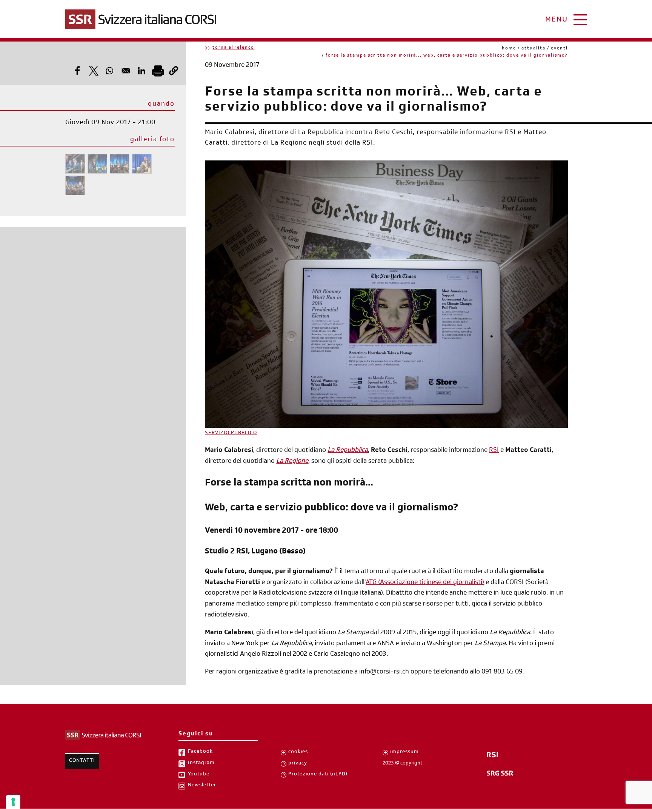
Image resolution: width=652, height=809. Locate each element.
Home (509, 48)
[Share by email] (125, 70)
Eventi (559, 48)
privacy (297, 763)
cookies (298, 752)
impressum (404, 752)
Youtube (198, 774)
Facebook (200, 752)
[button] (173, 70)
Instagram (201, 763)
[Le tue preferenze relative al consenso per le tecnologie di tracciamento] (13, 802)
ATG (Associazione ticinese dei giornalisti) (425, 582)
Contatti (82, 761)
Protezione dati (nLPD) (318, 774)
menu (556, 20)
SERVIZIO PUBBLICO (231, 433)
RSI (494, 450)
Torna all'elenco (233, 48)
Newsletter (202, 785)
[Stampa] (158, 70)
